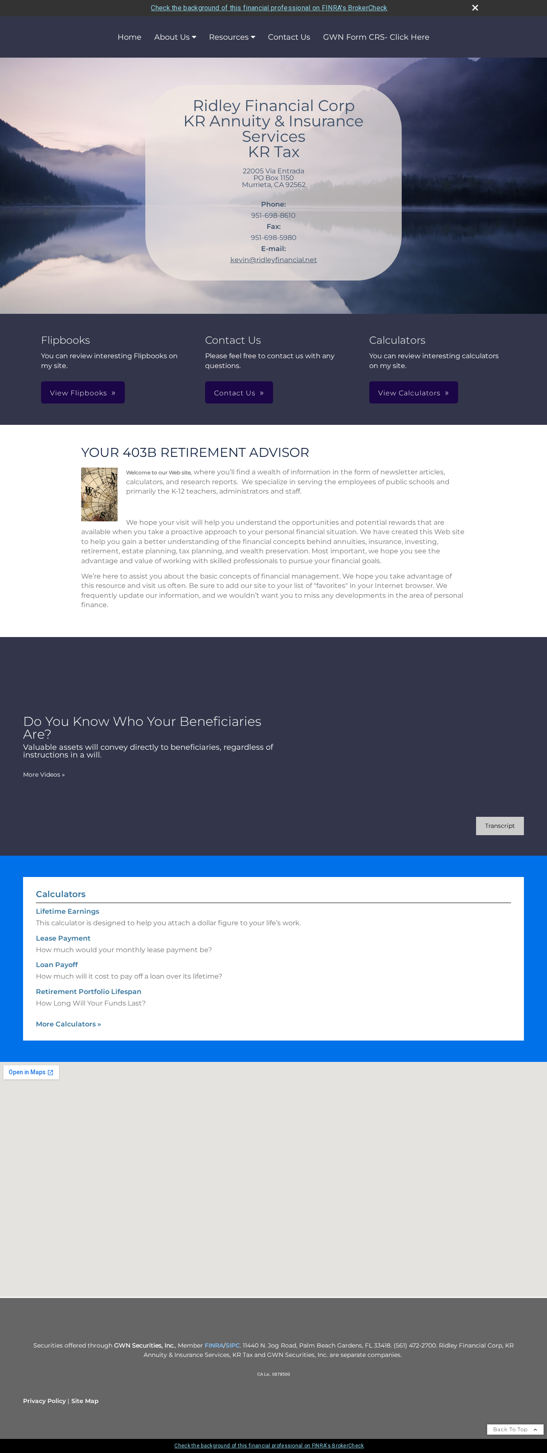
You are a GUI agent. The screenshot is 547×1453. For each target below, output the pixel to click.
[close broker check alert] (475, 7)
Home (129, 37)
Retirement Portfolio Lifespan (88, 992)
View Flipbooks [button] (78, 393)
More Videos (44, 775)
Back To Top (511, 1429)
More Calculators (68, 1024)
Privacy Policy (44, 1401)
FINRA (214, 1345)
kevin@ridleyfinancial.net (273, 260)
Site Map (85, 1401)
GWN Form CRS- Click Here (376, 37)
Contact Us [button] (235, 393)
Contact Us (289, 37)
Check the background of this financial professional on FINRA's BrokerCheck (269, 8)
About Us (172, 37)
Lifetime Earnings (67, 911)
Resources (229, 37)
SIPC (233, 1345)
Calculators (60, 894)
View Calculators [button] (409, 393)
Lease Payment (63, 938)
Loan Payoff (57, 965)
